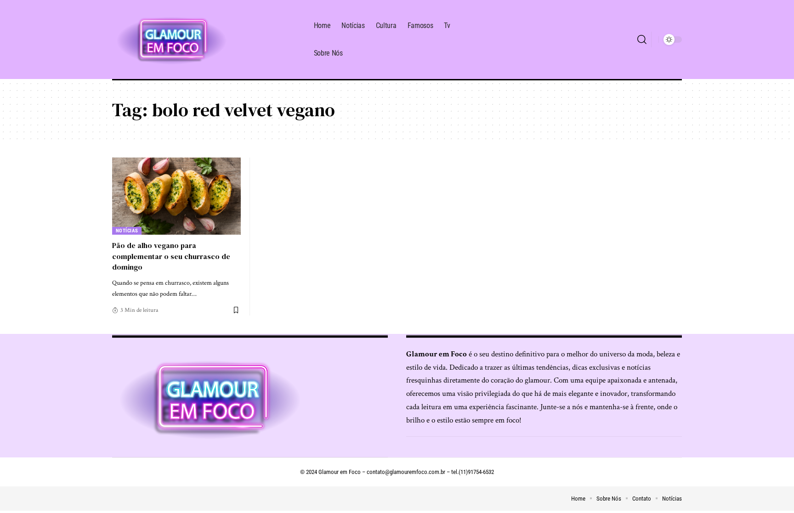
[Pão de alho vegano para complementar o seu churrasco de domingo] (176, 196)
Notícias (127, 231)
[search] (642, 39)
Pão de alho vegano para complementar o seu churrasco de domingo (171, 255)
